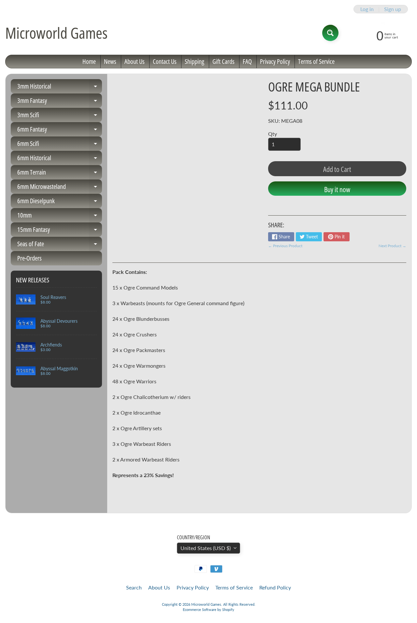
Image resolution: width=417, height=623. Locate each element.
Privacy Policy (275, 61)
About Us (134, 61)
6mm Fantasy (59, 130)
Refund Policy (275, 587)
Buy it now (337, 189)
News (110, 61)
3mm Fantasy (59, 102)
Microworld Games (56, 33)
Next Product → (392, 245)
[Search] (330, 33)
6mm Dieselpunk (59, 202)
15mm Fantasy (59, 231)
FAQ (247, 61)
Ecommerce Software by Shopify (208, 609)
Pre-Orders (29, 258)
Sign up (392, 9)
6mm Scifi (59, 145)
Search (134, 587)
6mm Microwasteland (59, 188)
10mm (59, 216)
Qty (272, 134)
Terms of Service (316, 61)
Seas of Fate (59, 245)
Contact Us (165, 61)
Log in (367, 9)
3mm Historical (59, 87)
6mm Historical (59, 159)
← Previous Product (285, 245)
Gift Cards (223, 61)
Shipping (194, 61)
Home (89, 61)
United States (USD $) (205, 548)
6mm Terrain (59, 173)
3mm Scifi (59, 116)
